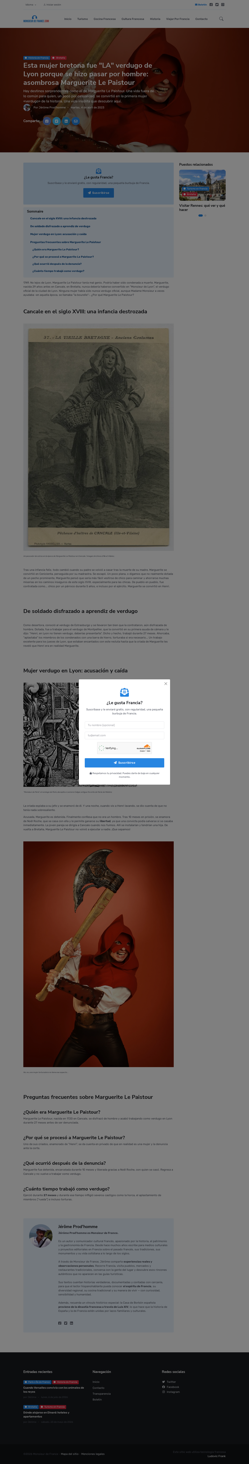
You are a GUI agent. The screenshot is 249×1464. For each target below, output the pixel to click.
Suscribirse (126, 762)
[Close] (166, 683)
